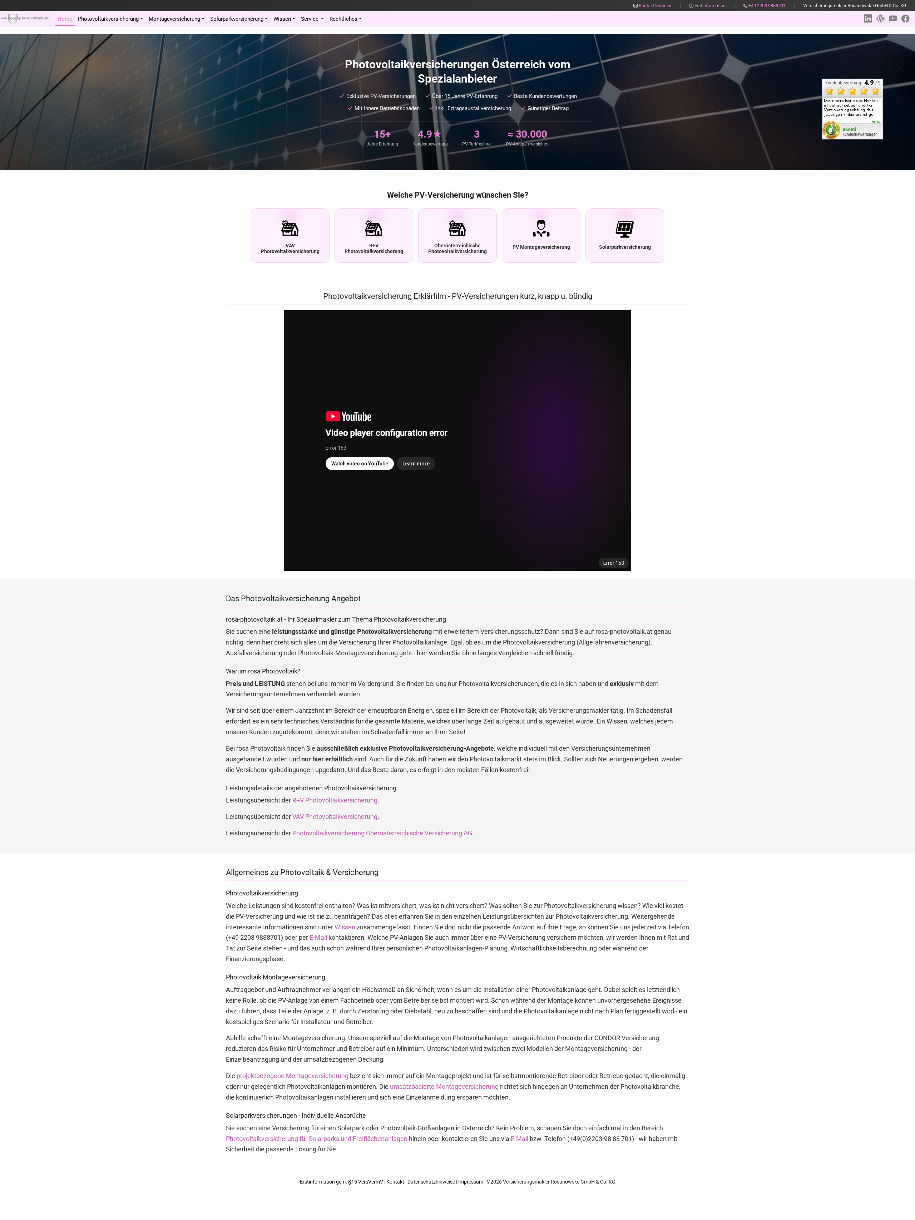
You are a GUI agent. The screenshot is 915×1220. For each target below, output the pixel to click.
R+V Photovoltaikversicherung (334, 800)
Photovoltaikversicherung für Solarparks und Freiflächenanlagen (316, 1138)
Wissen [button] (282, 19)
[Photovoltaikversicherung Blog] (880, 18)
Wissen (345, 927)
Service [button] (310, 19)
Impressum (470, 1182)
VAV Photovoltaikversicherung (334, 816)
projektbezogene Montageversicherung (292, 1076)
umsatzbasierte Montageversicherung (444, 1086)
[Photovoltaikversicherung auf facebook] (905, 18)
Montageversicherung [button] (174, 19)
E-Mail (318, 937)
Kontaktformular (655, 5)
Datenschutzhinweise (431, 1182)
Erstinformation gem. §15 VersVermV (341, 1182)
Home (65, 19)
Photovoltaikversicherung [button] (108, 19)
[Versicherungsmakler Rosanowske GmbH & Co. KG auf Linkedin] (868, 18)
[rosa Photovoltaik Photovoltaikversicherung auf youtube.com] (893, 18)
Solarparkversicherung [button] (236, 19)
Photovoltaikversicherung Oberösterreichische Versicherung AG (382, 833)
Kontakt (395, 1182)
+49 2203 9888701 (767, 5)
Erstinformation (709, 5)
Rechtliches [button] (343, 19)
